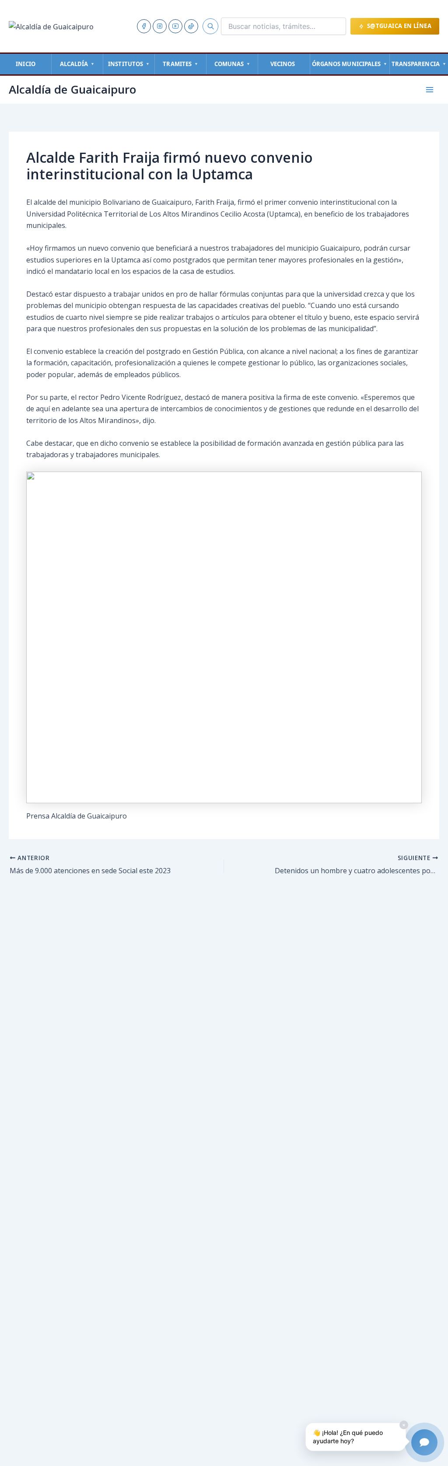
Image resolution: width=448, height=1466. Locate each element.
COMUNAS (232, 64)
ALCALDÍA (77, 64)
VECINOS (282, 64)
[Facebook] (144, 26)
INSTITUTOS (129, 64)
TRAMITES (180, 64)
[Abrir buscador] (210, 26)
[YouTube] (175, 26)
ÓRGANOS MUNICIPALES (350, 64)
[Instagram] (160, 26)
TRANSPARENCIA (419, 64)
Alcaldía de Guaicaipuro (72, 89)
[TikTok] (191, 26)
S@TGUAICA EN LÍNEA (399, 26)
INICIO (25, 64)
